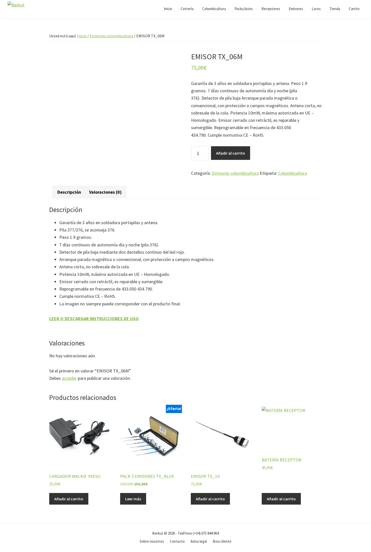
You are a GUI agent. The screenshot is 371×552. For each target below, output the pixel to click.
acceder (69, 378)
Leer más (133, 498)
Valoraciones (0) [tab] (105, 192)
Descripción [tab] (69, 192)
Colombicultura (292, 173)
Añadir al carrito (230, 153)
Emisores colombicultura (111, 35)
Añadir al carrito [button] (68, 498)
